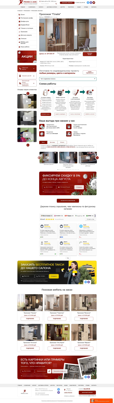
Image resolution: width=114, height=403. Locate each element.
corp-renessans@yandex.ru (87, 395)
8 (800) (84, 389)
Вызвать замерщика (61, 114)
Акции (79, 7)
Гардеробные (25, 25)
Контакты (93, 7)
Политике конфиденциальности (50, 192)
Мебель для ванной (24, 42)
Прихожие (27, 10)
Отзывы (86, 7)
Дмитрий (66, 224)
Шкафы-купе (25, 21)
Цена (43, 142)
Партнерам (81, 385)
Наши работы (25, 47)
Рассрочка (71, 7)
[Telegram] (88, 2)
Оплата (62, 142)
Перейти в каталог (90, 114)
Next (28, 145)
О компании (31, 7)
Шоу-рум (62, 7)
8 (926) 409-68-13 (80, 4)
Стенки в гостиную (27, 28)
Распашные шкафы (27, 18)
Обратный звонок (87, 392)
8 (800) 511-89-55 (80, 2)
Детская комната (26, 35)
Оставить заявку (46, 114)
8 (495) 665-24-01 (80, 1)
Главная (23, 7)
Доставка (52, 142)
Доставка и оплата (52, 7)
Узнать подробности (89, 72)
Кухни (23, 14)
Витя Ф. (85, 241)
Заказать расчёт (89, 54)
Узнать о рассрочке (75, 114)
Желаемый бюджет (65, 187)
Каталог (41, 7)
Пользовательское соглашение (65, 400)
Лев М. (84, 224)
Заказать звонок (67, 2)
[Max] (91, 2)
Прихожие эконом (36, 10)
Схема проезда (68, 392)
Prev (28, 93)
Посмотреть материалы (68, 200)
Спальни (23, 38)
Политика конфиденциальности (49, 400)
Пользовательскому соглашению (63, 192)
